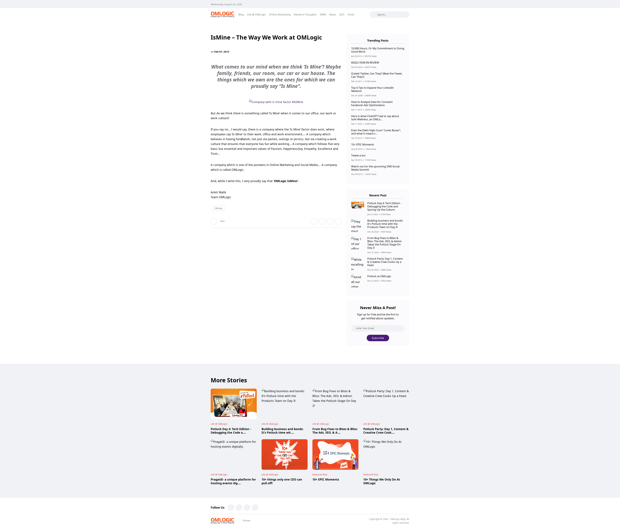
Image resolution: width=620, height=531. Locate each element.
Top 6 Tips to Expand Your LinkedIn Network (372, 89)
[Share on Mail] (330, 221)
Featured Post (319, 474)
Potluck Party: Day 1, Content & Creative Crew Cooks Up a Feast (385, 262)
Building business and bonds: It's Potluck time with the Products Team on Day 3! (385, 224)
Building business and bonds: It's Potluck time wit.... (282, 430)
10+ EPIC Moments (362, 144)
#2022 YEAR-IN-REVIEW (365, 62)
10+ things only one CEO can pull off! (282, 481)
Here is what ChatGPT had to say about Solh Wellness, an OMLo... (375, 117)
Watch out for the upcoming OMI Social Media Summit (375, 168)
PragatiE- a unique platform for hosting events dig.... (233, 481)
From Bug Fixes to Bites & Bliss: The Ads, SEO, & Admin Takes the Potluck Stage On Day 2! (384, 242)
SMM (323, 14)
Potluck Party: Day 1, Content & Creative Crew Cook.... (386, 430)
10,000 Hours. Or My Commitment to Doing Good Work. (377, 50)
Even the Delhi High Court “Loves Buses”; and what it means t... (376, 132)
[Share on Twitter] (322, 221)
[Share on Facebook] (314, 221)
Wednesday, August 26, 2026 (226, 4)
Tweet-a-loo (358, 155)
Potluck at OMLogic (379, 276)
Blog (241, 14)
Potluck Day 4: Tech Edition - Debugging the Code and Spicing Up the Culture (384, 206)
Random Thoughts (305, 14)
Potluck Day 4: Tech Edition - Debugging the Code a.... (231, 430)
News (332, 14)
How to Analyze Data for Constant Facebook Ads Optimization (372, 103)
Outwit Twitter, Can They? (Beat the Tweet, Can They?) (376, 75)
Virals (351, 14)
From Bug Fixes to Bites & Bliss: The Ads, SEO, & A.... (335, 430)
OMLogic (219, 208)
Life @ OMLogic (256, 14)
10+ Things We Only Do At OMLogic (381, 481)
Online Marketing (280, 14)
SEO (341, 14)
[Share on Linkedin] (338, 221)
